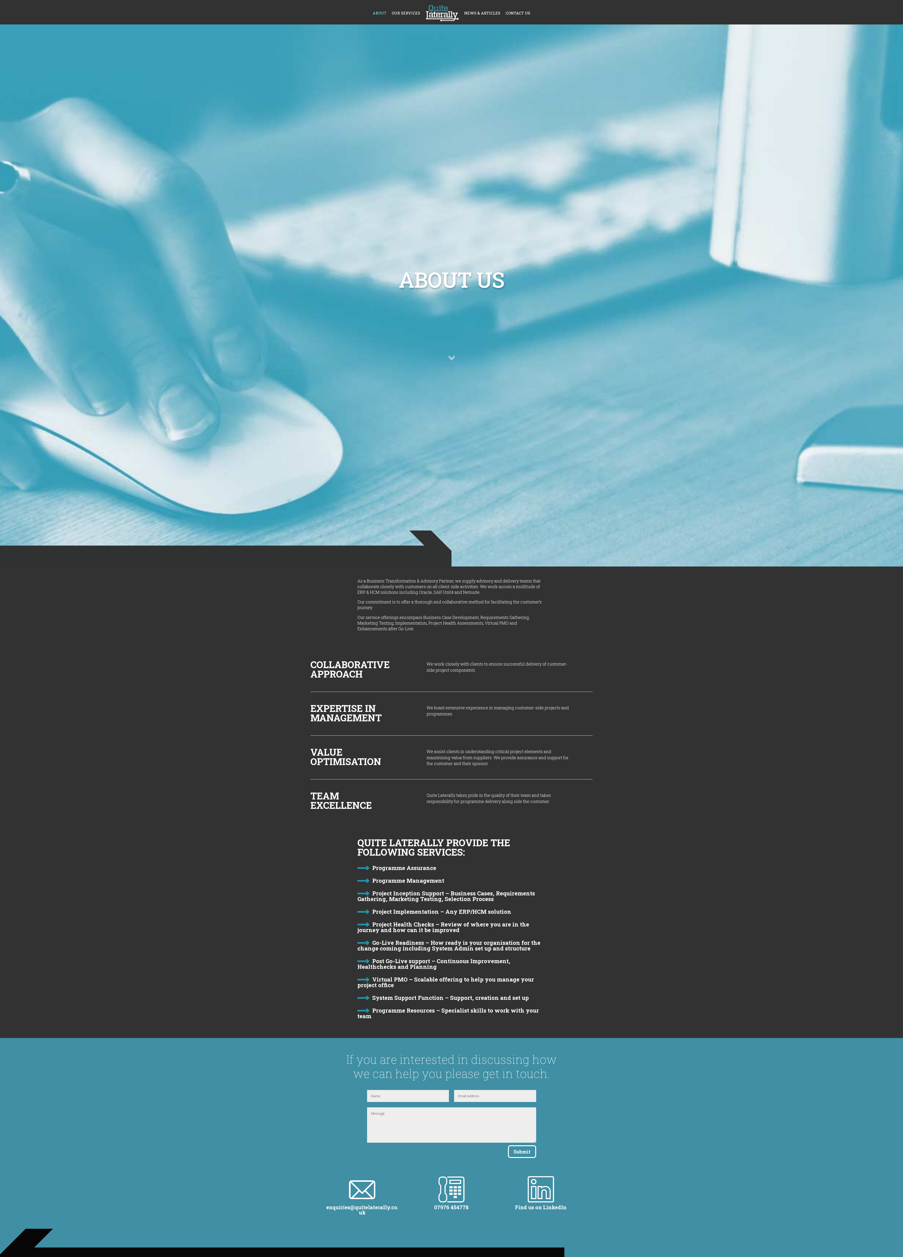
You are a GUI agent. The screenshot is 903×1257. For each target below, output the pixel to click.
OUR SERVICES (406, 13)
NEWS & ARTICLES (482, 13)
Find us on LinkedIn (540, 1207)
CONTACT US (518, 13)
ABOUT (380, 13)
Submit (522, 1152)
